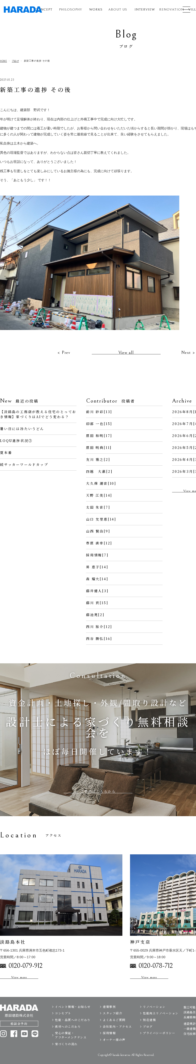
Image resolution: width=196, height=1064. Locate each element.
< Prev (63, 352)
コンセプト (63, 1013)
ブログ (15, 61)
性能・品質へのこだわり (73, 1020)
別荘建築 (149, 1020)
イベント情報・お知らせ (73, 1007)
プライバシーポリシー (159, 1033)
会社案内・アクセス (117, 1026)
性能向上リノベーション (161, 1013)
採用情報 (109, 1033)
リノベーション (154, 1007)
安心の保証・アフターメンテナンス (71, 1035)
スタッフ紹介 (112, 1013)
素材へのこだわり (68, 1026)
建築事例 (109, 1007)
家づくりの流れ (66, 1044)
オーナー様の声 (114, 1039)
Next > (188, 352)
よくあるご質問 (114, 1020)
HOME (3, 61)
